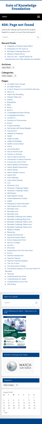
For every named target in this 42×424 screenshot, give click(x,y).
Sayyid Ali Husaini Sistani (16, 237)
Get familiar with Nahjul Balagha (19, 128)
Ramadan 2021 (12, 211)
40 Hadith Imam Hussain (16, 84)
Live (8, 183)
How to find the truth (15, 152)
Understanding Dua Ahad (16, 276)
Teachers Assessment (15, 256)
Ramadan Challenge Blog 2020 (18, 219)
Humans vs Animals (14, 154)
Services (10, 245)
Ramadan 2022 (12, 214)
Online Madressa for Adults (17, 198)
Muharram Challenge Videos (17, 191)
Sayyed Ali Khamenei (15, 235)
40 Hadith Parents (13, 87)
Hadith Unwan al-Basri (15, 144)
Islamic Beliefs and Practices (17, 165)
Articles (10, 100)
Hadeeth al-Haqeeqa (15, 133)
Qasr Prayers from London (17, 206)
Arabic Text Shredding (15, 94)
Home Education (13, 149)
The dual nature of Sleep (16, 266)
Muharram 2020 (13, 185)
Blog (9, 105)
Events (9, 123)
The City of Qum (13, 263)
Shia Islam (11, 248)
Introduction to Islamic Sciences (19, 159)
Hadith (9, 136)
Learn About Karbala (15, 180)
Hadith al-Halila (13, 139)
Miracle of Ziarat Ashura (16, 54)
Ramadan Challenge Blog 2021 (18, 51)
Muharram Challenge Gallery (18, 188)
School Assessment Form (16, 240)
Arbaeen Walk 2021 (14, 97)
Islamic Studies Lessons (16, 172)
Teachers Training (13, 258)
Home (9, 146)
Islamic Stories (12, 170)
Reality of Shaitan (13, 230)
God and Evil (12, 131)
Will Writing (11, 284)
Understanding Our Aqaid (16, 279)
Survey (9, 253)
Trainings (10, 274)
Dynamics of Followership (16, 120)
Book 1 (9, 107)
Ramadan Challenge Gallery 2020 (19, 222)
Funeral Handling (13, 126)
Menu (4, 17)
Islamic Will (11, 175)
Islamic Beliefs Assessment (17, 167)
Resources (11, 232)
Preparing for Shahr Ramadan (18, 204)
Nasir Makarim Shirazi (15, 196)
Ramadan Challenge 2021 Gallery (19, 217)
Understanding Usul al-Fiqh (17, 282)
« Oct (5, 413)
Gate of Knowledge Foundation (21, 7)
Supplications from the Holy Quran (20, 250)
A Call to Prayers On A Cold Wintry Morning (23, 89)
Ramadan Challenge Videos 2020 (19, 224)
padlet (9, 201)
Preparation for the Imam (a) (17, 49)
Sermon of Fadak (13, 243)
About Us (10, 92)
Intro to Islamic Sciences (16, 157)
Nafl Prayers (11, 193)
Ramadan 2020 (12, 209)
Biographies (11, 102)
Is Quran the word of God (16, 162)
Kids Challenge (12, 178)
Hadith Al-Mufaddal (14, 141)
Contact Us (11, 118)
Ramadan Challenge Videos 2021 (19, 227)
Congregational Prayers (16, 115)
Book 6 (9, 110)
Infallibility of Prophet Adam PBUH (20, 46)
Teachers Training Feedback (17, 261)
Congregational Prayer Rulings (18, 113)
